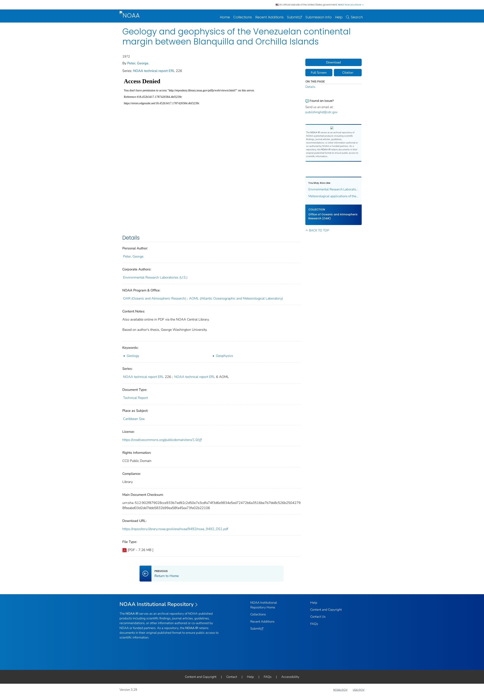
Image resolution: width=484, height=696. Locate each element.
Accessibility (290, 677)
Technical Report (135, 397)
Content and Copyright (326, 609)
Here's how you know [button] (350, 4)
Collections (242, 17)
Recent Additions (269, 17)
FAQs (314, 624)
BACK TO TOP (319, 230)
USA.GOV (359, 690)
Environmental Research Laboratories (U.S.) (155, 277)
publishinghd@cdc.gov (321, 112)
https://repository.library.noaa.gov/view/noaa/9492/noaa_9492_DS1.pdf (175, 529)
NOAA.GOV (340, 690)
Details (310, 87)
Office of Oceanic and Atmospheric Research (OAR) (333, 216)
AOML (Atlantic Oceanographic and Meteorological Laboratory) (236, 298)
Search (357, 17)
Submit (293, 17)
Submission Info (319, 17)
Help (339, 17)
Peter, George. (138, 63)
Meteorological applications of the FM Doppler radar (333, 196)
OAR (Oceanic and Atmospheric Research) (154, 298)
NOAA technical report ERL (154, 71)
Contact (231, 677)
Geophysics (224, 355)
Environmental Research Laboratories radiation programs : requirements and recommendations (333, 189)
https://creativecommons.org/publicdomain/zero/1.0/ (160, 440)
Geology (133, 355)
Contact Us (318, 616)
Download (333, 62)
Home (225, 17)
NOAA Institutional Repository (156, 604)
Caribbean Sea (133, 419)
